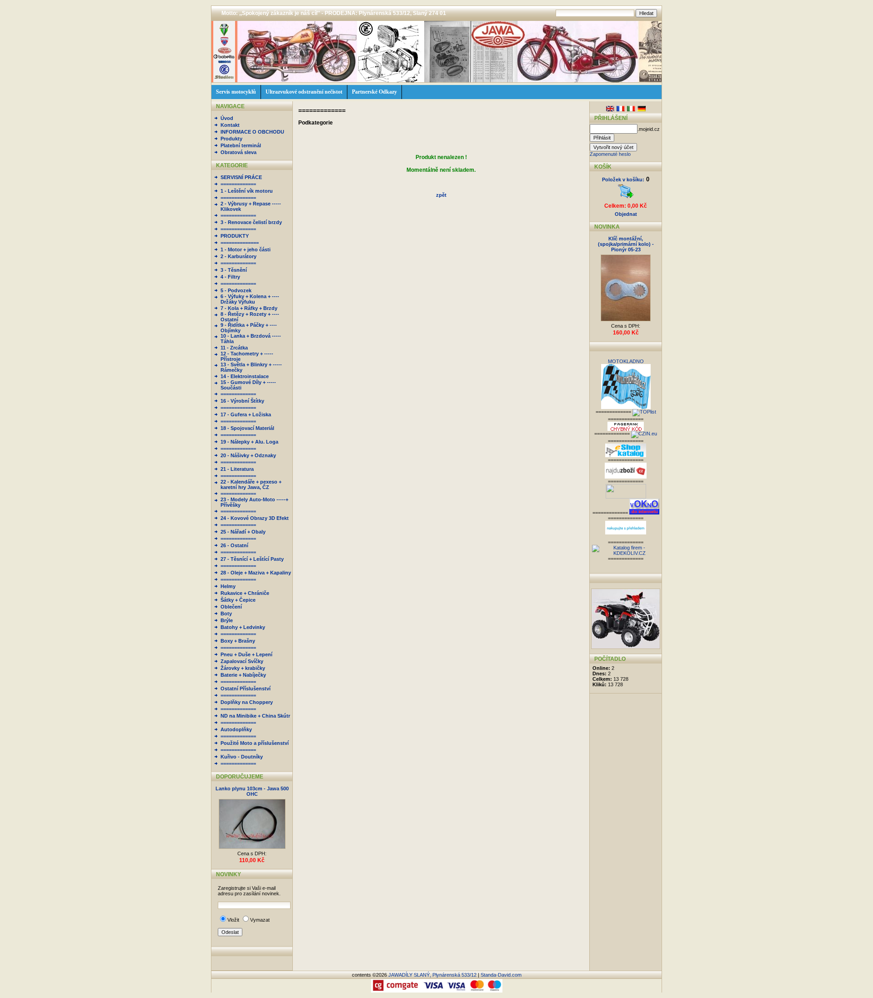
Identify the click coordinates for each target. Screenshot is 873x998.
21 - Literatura (237, 469)
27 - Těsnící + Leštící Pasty (252, 559)
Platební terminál (241, 145)
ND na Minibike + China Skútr (255, 716)
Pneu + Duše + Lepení (246, 654)
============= (238, 184)
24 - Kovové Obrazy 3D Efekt (255, 518)
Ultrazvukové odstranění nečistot (304, 92)
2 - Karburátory (238, 256)
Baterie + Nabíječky (243, 675)
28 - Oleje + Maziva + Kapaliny (256, 572)
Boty (226, 613)
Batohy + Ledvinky (243, 627)
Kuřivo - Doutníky (242, 756)
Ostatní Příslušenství (246, 688)
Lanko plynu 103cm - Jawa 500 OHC (252, 791)
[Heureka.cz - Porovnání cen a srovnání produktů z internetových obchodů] (625, 532)
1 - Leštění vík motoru (247, 191)
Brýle (227, 620)
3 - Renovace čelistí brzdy (251, 222)
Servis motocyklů (236, 92)
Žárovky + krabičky (243, 668)
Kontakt (230, 125)
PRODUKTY (235, 236)
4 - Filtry (230, 276)
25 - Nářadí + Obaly (243, 531)
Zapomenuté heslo (610, 154)
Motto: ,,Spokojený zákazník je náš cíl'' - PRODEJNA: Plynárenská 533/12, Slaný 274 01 (333, 13)
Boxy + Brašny (238, 641)
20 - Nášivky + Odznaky (248, 455)
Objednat (626, 214)
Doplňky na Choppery (247, 702)
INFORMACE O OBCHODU (252, 132)
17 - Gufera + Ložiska (246, 414)
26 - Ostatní (234, 545)
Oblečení (231, 606)
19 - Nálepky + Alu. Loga (249, 441)
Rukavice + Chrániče (245, 593)
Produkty (231, 138)
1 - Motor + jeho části (246, 249)
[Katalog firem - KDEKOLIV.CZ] (625, 553)
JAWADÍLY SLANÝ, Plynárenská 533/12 (432, 975)
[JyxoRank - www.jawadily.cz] (644, 433)
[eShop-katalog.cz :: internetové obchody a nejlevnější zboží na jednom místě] (625, 455)
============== (240, 242)
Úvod (227, 118)
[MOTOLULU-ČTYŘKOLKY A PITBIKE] (625, 647)
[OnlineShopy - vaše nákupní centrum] (626, 496)
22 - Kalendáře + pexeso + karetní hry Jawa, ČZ (251, 484)
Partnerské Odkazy (374, 92)
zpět (441, 195)
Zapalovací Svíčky (242, 661)
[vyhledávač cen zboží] (626, 476)
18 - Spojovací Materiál (247, 428)
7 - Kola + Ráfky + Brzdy (249, 308)
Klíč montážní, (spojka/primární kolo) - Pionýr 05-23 (626, 244)
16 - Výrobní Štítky (242, 401)
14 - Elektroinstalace (245, 376)
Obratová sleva (238, 152)
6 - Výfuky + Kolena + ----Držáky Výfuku (250, 299)
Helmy (228, 586)
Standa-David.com (501, 975)
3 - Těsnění (234, 270)
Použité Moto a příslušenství (255, 743)
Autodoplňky (236, 729)
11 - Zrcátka (234, 347)
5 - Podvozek (236, 290)
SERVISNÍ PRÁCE (241, 177)
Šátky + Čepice (238, 600)
